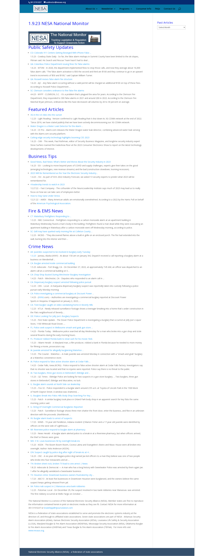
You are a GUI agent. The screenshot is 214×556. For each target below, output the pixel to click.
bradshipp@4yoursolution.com (58, 507)
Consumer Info (143, 9)
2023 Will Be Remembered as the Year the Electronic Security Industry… (64, 173)
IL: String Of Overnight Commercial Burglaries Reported (56, 407)
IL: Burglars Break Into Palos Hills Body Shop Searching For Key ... (61, 395)
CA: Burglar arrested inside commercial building (52, 263)
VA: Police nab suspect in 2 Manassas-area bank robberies (57, 486)
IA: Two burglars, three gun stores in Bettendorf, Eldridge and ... (60, 372)
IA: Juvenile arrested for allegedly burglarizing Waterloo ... (57, 350)
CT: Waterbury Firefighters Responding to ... (50, 216)
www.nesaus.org (36, 530)
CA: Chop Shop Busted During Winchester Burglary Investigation (60, 274)
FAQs (157, 9)
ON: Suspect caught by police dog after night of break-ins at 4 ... (60, 452)
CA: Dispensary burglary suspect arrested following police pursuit (60, 282)
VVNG (41, 297)
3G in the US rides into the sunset (46, 114)
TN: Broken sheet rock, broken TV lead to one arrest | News (59, 463)
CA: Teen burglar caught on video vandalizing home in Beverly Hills (61, 304)
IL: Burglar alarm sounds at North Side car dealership (55, 384)
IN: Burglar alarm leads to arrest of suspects (51, 418)
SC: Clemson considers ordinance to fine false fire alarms (57, 90)
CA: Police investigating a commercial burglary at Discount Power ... (62, 293)
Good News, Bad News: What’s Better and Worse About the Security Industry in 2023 (70, 161)
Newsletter (107, 9)
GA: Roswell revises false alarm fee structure (51, 79)
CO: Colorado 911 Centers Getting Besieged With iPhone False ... (60, 52)
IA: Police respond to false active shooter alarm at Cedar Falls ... (60, 361)
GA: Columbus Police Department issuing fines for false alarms (60, 64)
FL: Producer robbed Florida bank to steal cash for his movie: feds (61, 338)
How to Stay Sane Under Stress (45, 195)
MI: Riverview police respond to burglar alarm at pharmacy (57, 429)
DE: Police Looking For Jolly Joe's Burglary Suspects (54, 316)
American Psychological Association (53, 203)
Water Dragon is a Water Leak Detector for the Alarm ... (56, 126)
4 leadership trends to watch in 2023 (47, 184)
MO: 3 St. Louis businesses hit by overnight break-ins (55, 441)
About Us (90, 9)
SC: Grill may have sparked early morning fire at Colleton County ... (61, 231)
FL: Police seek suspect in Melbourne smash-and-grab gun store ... (61, 327)
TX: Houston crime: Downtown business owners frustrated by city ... (62, 475)
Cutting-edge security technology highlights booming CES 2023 (59, 137)
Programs (124, 9)
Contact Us (169, 9)
